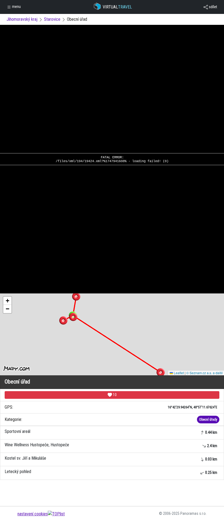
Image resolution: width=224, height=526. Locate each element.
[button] (76, 296)
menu (16, 6)
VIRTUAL (117, 7)
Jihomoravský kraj (22, 19)
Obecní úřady (208, 419)
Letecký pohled (111, 472)
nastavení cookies (32, 513)
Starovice (52, 19)
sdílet (212, 7)
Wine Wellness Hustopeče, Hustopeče (111, 445)
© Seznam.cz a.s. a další (204, 372)
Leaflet (178, 372)
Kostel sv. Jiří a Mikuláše (111, 458)
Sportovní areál (111, 432)
